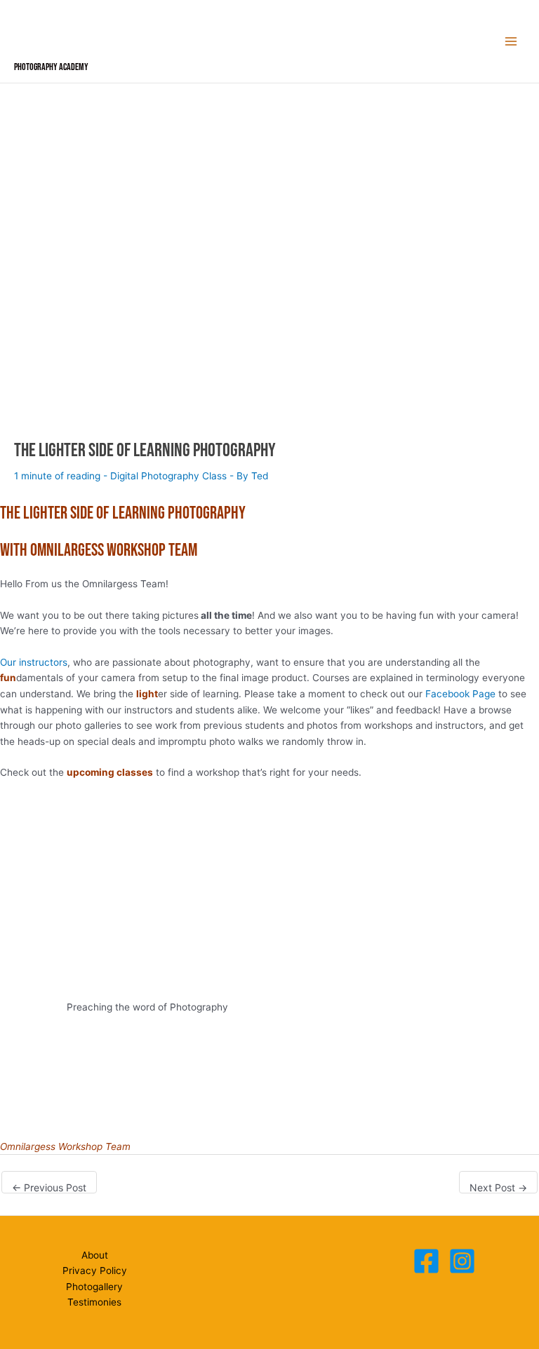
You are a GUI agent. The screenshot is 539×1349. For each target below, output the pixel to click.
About (94, 1255)
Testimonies (94, 1302)
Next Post (498, 1187)
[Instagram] (462, 1261)
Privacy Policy (94, 1270)
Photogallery (94, 1286)
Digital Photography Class (168, 475)
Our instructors (33, 662)
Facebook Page (460, 693)
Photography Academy (51, 67)
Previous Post (49, 1187)
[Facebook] (426, 1261)
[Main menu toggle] (511, 41)
